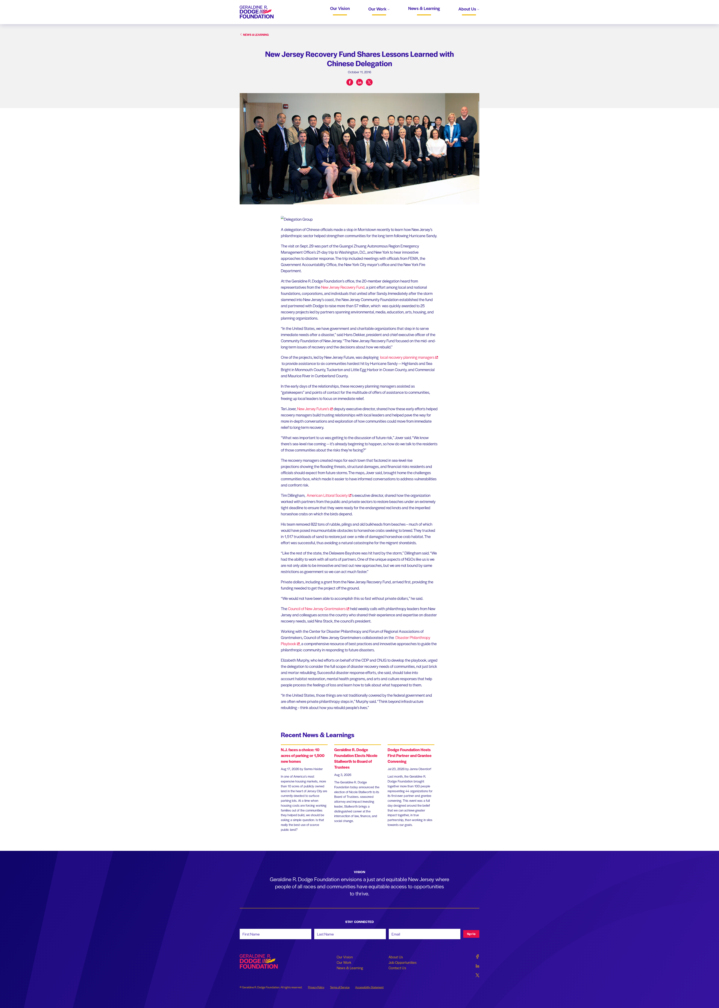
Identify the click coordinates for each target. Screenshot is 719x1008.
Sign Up (471, 934)
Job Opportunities (403, 962)
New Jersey (313, 408)
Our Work (377, 9)
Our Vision (340, 8)
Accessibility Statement (369, 987)
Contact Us (397, 967)
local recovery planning (406, 357)
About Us (467, 9)
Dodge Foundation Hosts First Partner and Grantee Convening (410, 755)
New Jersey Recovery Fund (343, 287)
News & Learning (424, 8)
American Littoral (327, 495)
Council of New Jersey (317, 608)
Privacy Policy (316, 987)
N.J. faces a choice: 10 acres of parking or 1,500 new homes (302, 755)
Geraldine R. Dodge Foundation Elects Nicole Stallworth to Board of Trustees (355, 758)
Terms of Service (340, 987)
